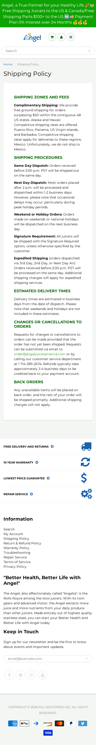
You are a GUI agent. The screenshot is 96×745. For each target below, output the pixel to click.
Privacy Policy (15, 566)
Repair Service (15, 557)
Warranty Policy (16, 548)
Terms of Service (17, 562)
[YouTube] (42, 675)
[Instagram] (31, 675)
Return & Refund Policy (22, 543)
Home (7, 64)
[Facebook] (9, 675)
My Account (13, 534)
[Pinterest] (20, 675)
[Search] (89, 51)
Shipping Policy (16, 538)
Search (9, 529)
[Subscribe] (86, 658)
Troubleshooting (17, 552)
